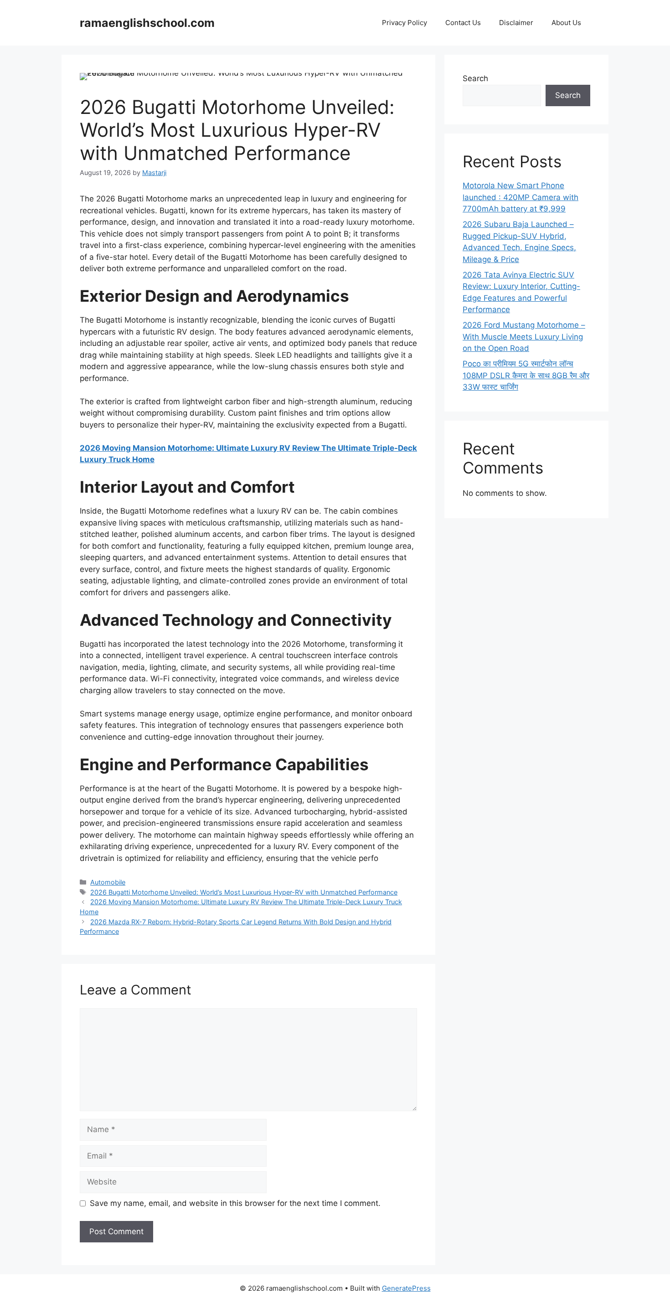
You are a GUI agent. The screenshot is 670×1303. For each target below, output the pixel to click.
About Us (566, 22)
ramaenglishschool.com (147, 23)
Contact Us (463, 22)
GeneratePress (406, 1288)
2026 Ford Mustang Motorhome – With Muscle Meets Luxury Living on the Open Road (524, 336)
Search (475, 78)
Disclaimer (516, 22)
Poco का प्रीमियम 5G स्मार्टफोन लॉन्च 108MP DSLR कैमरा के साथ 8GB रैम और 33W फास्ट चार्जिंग (526, 375)
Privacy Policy (404, 22)
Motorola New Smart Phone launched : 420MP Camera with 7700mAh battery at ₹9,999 (520, 197)
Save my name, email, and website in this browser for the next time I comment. (235, 1203)
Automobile (107, 882)
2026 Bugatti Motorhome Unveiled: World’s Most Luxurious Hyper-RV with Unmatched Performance (243, 892)
